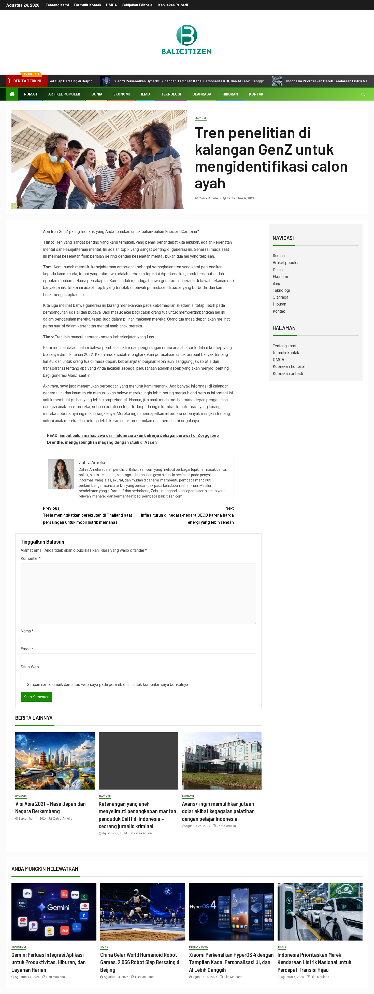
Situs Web (30, 667)
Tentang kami (57, 5)
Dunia (96, 94)
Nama (27, 631)
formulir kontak (87, 5)
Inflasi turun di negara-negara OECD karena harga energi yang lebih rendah (187, 515)
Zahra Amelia (209, 198)
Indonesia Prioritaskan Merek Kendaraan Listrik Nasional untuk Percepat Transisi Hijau (314, 962)
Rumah (30, 94)
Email (27, 648)
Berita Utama (198, 946)
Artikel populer (64, 94)
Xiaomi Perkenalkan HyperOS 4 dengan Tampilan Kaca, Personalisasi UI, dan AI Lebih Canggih (156, 81)
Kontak (256, 94)
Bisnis (282, 946)
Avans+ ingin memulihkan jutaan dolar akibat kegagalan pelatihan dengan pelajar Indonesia (218, 811)
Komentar (30, 558)
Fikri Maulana (55, 977)
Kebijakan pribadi (173, 5)
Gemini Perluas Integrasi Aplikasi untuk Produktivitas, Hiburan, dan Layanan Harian (48, 962)
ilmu (145, 94)
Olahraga (201, 94)
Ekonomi (121, 94)
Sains (104, 946)
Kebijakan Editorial (137, 5)
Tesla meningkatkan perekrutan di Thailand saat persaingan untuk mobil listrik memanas (87, 515)
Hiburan (230, 94)
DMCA (111, 5)
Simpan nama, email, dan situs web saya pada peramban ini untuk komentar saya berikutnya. (108, 684)
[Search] (363, 94)
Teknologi (171, 94)
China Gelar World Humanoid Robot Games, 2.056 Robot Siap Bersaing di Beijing (140, 962)
